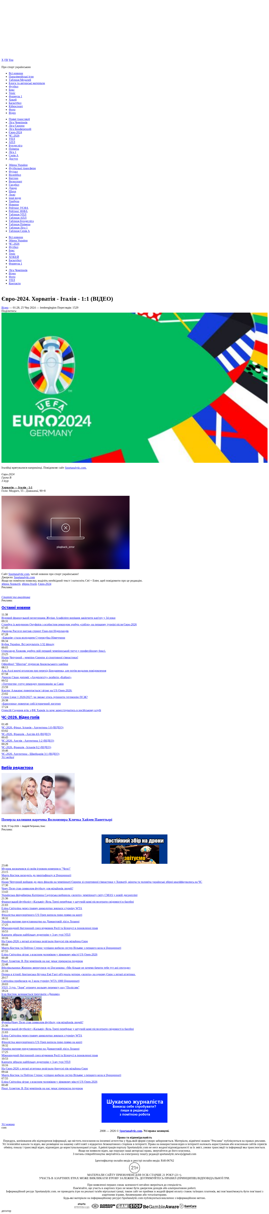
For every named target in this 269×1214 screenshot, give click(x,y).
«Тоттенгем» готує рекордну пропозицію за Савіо (32, 683)
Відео (12, 112)
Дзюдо (13, 188)
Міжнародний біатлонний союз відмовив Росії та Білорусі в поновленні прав (49, 928)
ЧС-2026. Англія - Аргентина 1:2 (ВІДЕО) (27, 740)
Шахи (12, 191)
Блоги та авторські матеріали (27, 83)
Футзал (13, 171)
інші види (15, 197)
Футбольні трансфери (22, 168)
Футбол (13, 86)
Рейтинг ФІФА (18, 211)
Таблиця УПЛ (17, 214)
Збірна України (18, 164)
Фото (12, 109)
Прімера (14, 148)
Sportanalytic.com (18, 574)
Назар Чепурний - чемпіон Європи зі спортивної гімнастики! (39, 657)
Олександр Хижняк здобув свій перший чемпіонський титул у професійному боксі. (53, 650)
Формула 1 (15, 96)
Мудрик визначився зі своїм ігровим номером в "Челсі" (36, 868)
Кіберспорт (16, 106)
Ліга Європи (17, 125)
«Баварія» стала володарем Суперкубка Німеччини (33, 637)
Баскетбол (15, 103)
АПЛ (12, 142)
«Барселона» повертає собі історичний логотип (31, 703)
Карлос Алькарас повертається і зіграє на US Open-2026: (36, 690)
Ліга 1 (12, 152)
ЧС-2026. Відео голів (20, 717)
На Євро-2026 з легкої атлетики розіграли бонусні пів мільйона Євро (44, 941)
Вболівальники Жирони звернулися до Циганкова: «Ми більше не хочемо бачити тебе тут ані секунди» (66, 967)
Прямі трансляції (19, 119)
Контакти (15, 283)
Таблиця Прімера (19, 224)
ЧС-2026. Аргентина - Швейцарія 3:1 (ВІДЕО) (30, 753)
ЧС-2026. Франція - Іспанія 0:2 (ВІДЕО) (26, 747)
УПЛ (12, 138)
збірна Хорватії (10, 583)
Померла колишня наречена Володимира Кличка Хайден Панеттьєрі (56, 819)
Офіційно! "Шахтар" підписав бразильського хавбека (34, 664)
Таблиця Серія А (19, 230)
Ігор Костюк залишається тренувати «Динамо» (30, 994)
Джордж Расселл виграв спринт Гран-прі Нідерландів (35, 631)
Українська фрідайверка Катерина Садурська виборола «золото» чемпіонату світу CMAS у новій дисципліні (69, 895)
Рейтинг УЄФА (18, 207)
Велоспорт (15, 181)
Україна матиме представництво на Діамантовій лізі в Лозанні (40, 921)
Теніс (12, 93)
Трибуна (14, 201)
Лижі (12, 194)
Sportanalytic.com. (76, 467)
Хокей (13, 99)
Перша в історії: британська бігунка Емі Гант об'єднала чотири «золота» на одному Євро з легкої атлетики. (68, 974)
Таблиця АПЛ (18, 217)
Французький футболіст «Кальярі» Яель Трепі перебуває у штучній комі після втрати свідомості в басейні (67, 901)
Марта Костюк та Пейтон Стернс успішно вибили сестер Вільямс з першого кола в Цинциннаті (61, 947)
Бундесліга (15, 145)
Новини (14, 204)
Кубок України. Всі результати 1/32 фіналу (27, 644)
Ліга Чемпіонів (18, 122)
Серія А (13, 155)
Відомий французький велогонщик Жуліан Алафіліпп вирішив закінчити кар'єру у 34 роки (58, 617)
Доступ (13, 158)
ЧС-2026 (14, 135)
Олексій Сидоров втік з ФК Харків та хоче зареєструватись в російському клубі (51, 710)
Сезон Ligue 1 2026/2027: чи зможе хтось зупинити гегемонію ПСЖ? (44, 697)
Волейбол (15, 174)
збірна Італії (29, 583)
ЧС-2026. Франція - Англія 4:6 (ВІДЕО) (26, 734)
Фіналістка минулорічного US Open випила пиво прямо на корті (41, 914)
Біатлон (13, 178)
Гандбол (14, 184)
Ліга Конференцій (20, 129)
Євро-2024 (15, 132)
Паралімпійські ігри (21, 76)
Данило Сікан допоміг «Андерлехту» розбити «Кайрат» (36, 677)
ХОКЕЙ (14, 257)
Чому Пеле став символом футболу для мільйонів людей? (37, 888)
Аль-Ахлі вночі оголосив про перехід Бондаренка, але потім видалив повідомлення (53, 670)
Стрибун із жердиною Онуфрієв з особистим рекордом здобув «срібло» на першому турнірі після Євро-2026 (69, 624)
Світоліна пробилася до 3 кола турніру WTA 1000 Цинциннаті (40, 980)
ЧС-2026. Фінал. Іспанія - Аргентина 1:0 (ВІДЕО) (32, 727)
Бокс (12, 89)
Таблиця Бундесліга (21, 221)
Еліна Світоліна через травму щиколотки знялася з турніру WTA (41, 908)
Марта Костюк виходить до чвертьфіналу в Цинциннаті (36, 875)
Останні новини (15, 607)
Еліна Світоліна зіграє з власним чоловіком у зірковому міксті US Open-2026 (49, 954)
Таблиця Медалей (20, 79)
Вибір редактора (17, 767)
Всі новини (16, 73)
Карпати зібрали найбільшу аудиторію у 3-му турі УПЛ (35, 934)
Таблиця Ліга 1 (18, 227)
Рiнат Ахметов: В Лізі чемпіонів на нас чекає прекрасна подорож (42, 961)
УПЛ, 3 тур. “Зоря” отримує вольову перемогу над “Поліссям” (40, 987)
